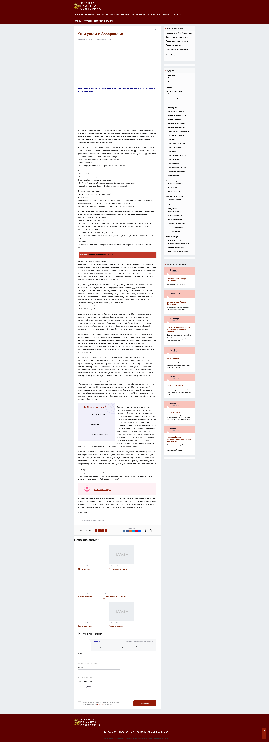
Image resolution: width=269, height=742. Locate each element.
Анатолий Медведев (175, 183)
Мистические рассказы (133, 15)
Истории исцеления (175, 98)
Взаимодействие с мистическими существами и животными (179, 439)
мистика (101, 520)
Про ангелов (172, 139)
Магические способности (177, 115)
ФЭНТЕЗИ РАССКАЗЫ (84, 15)
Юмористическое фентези (178, 251)
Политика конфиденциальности (153, 732)
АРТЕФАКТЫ (177, 15)
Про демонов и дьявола (177, 155)
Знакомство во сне (175, 215)
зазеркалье (86, 520)
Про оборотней (174, 163)
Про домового (173, 159)
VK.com (99, 530)
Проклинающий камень (174, 45)
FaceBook (96, 530)
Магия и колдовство (175, 119)
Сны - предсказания (175, 227)
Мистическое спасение (176, 127)
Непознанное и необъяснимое (179, 131)
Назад (154, 29)
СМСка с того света (175, 385)
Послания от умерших (176, 223)
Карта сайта (110, 732)
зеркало (94, 520)
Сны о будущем (174, 231)
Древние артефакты (175, 78)
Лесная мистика (173, 412)
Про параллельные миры (177, 167)
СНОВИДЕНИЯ (153, 15)
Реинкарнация (173, 175)
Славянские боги (174, 199)
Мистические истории (102, 490)
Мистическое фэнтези (176, 247)
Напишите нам (126, 732)
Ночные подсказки (175, 219)
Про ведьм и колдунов (176, 143)
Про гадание (172, 151)
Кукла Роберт (171, 55)
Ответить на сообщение (131, 641)
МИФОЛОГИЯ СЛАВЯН (103, 21)
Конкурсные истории (176, 112)
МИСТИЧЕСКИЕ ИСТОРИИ (107, 15)
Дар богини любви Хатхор (99, 434)
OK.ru (106, 530)
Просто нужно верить (97, 414)
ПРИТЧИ (166, 15)
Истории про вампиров (177, 102)
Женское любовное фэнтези (178, 243)
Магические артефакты (176, 82)
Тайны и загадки (83, 21)
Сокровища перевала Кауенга (177, 37)
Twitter (102, 530)
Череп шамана (173, 358)
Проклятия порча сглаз (176, 171)
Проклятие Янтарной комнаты (177, 41)
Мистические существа (176, 123)
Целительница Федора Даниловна (176, 280)
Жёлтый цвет (95, 424)
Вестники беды (173, 211)
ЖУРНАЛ (169, 87)
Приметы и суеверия (176, 135)
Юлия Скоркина (174, 191)
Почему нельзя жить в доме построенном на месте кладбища (178, 329)
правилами (100, 704)
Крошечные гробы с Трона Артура (179, 33)
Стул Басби (170, 59)
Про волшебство (174, 147)
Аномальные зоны (175, 94)
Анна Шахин (172, 187)
